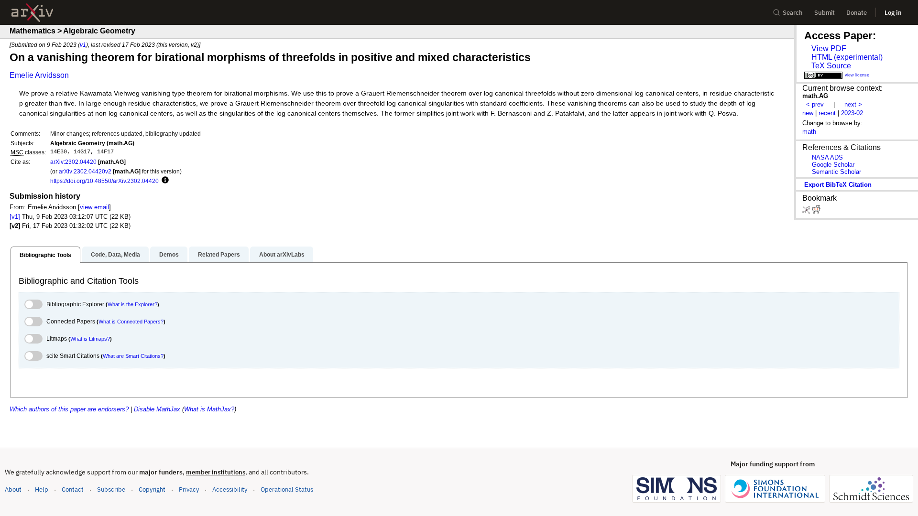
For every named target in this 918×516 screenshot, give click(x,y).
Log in (893, 13)
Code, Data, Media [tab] (115, 254)
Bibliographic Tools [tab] (45, 255)
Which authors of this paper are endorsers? (69, 409)
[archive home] (32, 12)
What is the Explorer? (132, 304)
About (13, 489)
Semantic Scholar (836, 171)
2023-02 (852, 113)
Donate (856, 13)
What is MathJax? (209, 409)
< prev (815, 104)
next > (853, 104)
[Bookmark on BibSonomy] (807, 211)
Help (41, 489)
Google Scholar (833, 164)
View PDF (828, 48)
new (807, 113)
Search (793, 13)
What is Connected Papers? (131, 321)
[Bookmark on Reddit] (816, 211)
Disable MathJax (157, 409)
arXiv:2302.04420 (73, 162)
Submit (824, 13)
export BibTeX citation (838, 184)
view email (94, 207)
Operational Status (287, 489)
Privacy (189, 489)
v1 (83, 45)
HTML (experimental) (847, 57)
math (809, 131)
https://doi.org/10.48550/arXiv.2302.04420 (104, 181)
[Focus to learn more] (164, 180)
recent (827, 113)
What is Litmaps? (90, 339)
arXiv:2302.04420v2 (85, 171)
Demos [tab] (169, 254)
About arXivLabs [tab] (282, 254)
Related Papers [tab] (219, 254)
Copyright (152, 489)
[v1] (15, 216)
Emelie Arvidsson (39, 75)
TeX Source (831, 66)
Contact (73, 489)
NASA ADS (827, 157)
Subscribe (111, 489)
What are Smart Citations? (133, 356)
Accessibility (229, 489)
